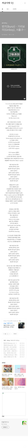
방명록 (14, 9)
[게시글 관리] (10, 334)
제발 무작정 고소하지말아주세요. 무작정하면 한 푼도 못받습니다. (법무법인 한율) (9, 326)
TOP (25, 447)
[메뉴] (25, 3)
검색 (21, 3)
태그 (8, 9)
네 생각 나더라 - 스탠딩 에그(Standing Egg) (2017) (11, 351)
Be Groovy (4, 424)
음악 (5, 340)
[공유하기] (8, 334)
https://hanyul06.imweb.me (11, 321)
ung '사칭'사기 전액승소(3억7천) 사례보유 (9, 323)
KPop (8, 340)
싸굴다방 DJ (7, 3)
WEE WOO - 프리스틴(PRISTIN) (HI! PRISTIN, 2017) (11, 347)
